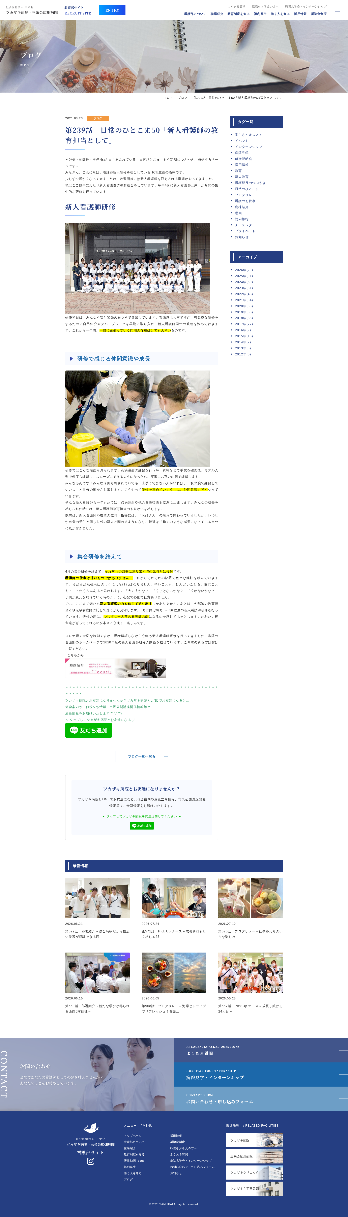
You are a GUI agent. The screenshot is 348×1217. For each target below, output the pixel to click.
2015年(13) (244, 336)
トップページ (133, 1135)
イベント (242, 140)
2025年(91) (244, 276)
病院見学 (242, 153)
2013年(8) (243, 348)
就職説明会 (243, 159)
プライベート (245, 231)
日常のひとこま (247, 189)
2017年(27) (244, 324)
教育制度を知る (239, 13)
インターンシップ (248, 147)
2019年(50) (244, 312)
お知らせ (242, 237)
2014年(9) (243, 342)
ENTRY (112, 10)
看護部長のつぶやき (250, 183)
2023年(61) (244, 288)
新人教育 (242, 177)
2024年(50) (244, 282)
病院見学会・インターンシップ (306, 6)
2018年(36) (244, 318)
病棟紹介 (242, 207)
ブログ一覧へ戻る (141, 756)
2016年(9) (243, 330)
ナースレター (245, 225)
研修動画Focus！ (135, 1160)
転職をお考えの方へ (265, 6)
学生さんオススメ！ (250, 134)
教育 (238, 170)
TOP (168, 97)
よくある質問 (237, 6)
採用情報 (300, 13)
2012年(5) (243, 354)
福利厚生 (260, 13)
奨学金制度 (319, 13)
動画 (238, 213)
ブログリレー (245, 195)
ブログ (182, 97)
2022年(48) (244, 294)
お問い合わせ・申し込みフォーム (219, 1098)
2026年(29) (244, 270)
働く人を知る (280, 13)
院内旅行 (242, 219)
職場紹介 (217, 13)
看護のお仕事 (245, 201)
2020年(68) (244, 306)
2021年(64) (244, 300)
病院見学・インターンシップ (215, 1074)
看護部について (195, 13)
